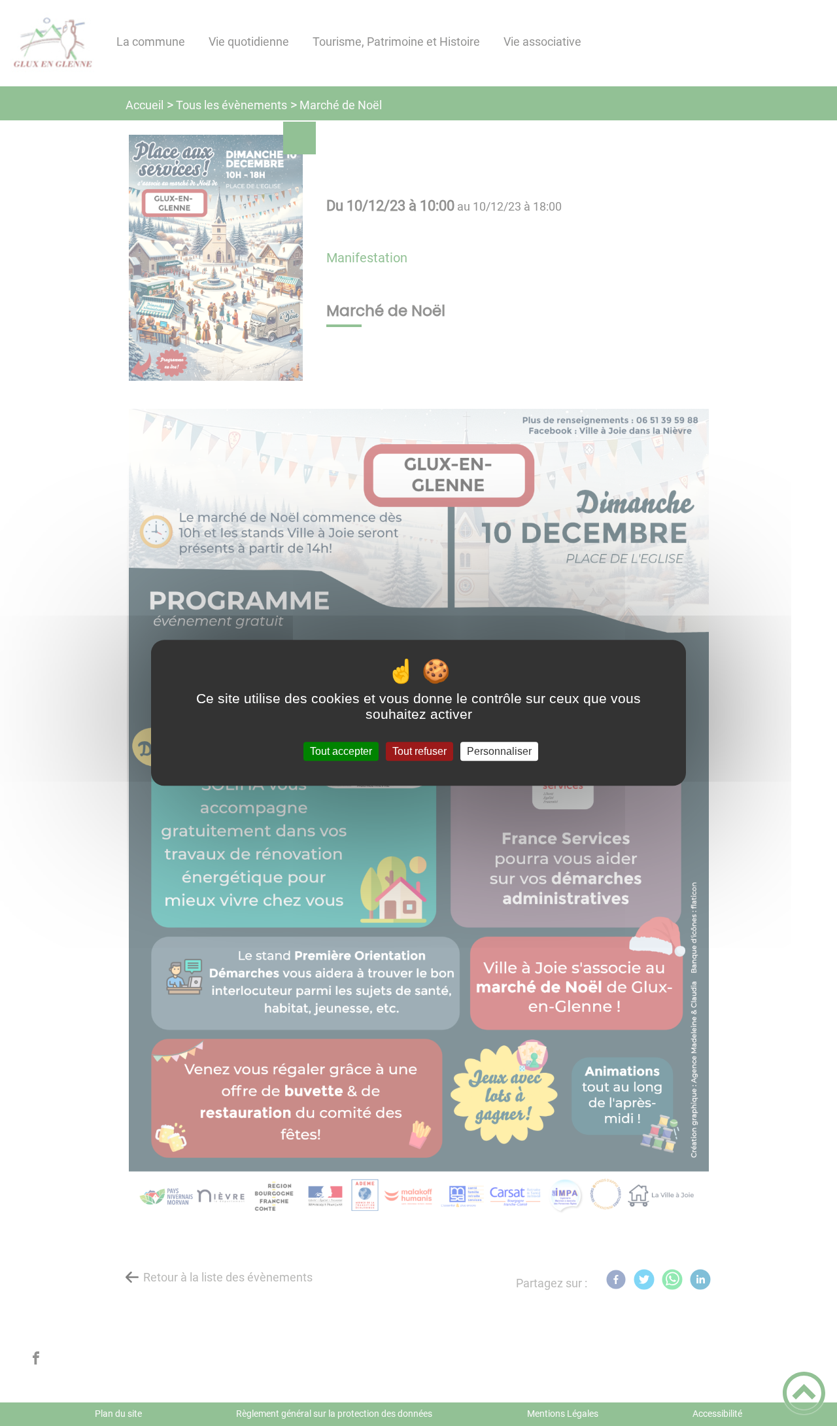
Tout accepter (341, 751)
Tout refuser (419, 751)
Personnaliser (499, 751)
